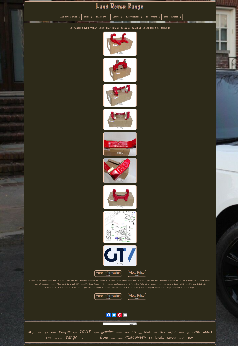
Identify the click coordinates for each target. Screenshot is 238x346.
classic (181, 333)
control (84, 338)
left (151, 338)
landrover (58, 338)
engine (96, 333)
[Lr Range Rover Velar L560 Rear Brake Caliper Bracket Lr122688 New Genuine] (120, 44)
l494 (38, 333)
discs (162, 332)
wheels (171, 338)
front (104, 337)
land (196, 331)
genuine (107, 332)
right (46, 332)
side (155, 333)
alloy (31, 332)
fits (134, 332)
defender (119, 333)
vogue (172, 332)
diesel (120, 339)
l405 (188, 333)
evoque (65, 331)
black (147, 332)
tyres (75, 332)
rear (190, 337)
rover (85, 331)
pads (140, 333)
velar (127, 332)
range (71, 337)
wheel (113, 339)
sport (207, 331)
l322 (181, 338)
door (53, 332)
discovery (135, 337)
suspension (94, 339)
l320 (48, 338)
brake (159, 338)
